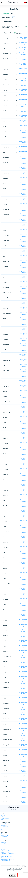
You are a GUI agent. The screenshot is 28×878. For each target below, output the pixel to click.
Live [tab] (12, 13)
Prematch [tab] (6, 13)
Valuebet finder (5, 825)
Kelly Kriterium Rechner (6, 855)
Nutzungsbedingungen (15, 865)
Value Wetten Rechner (6, 851)
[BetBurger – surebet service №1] (13, 2)
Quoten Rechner (5, 852)
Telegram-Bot (4, 826)
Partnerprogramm (5, 834)
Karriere (3, 845)
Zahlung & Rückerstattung (7, 838)
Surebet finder (4, 824)
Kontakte (3, 842)
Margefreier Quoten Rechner (8, 853)
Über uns (3, 843)
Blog (2, 819)
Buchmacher (8, 21)
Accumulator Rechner (6, 856)
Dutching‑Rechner (5, 860)
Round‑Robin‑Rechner (6, 858)
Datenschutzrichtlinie (5, 865)
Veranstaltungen (5, 828)
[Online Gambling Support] (12, 875)
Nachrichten (4, 836)
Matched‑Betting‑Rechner (7, 859)
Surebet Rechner (5, 849)
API (2, 829)
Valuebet (3, 817)
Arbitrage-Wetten (5, 818)
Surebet (3, 815)
